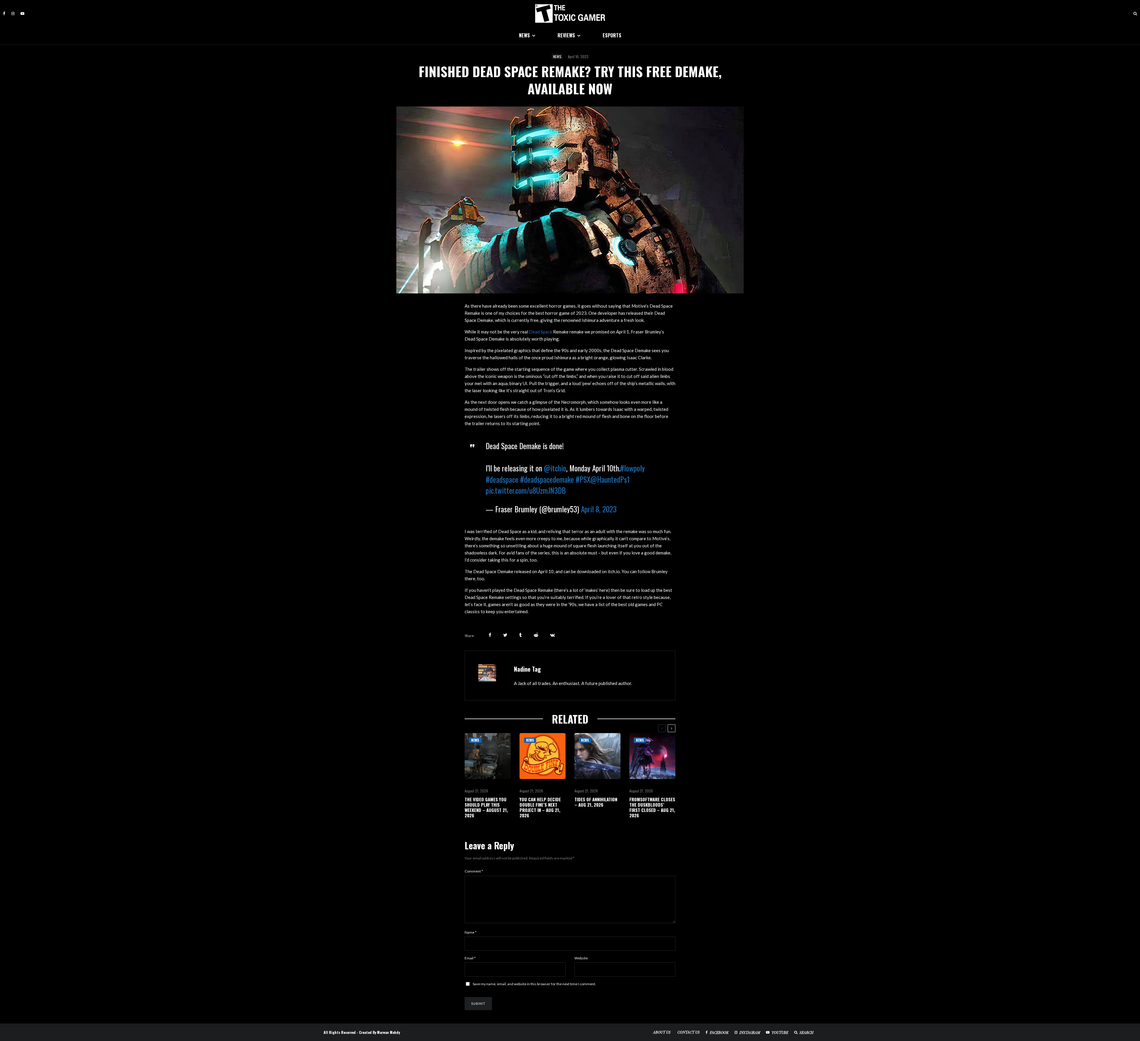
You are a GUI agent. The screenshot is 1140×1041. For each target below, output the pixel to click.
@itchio (555, 468)
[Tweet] (505, 635)
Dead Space (540, 331)
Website (581, 958)
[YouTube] (22, 13)
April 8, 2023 (599, 508)
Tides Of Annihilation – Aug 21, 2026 (595, 802)
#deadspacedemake (547, 479)
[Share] (490, 635)
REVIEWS (566, 35)
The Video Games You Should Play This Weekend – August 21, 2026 (486, 807)
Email (470, 958)
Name (470, 932)
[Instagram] (13, 13)
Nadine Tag (527, 669)
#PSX (583, 479)
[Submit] (536, 635)
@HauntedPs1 (610, 479)
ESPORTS (612, 35)
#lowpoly (632, 468)
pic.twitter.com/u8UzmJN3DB (526, 490)
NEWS (524, 35)
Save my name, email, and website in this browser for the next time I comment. (534, 984)
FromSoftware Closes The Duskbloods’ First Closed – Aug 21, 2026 (652, 807)
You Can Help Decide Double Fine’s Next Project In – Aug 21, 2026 (540, 807)
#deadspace (502, 479)
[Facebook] (4, 13)
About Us (662, 1032)
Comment (474, 871)
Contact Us (688, 1032)
